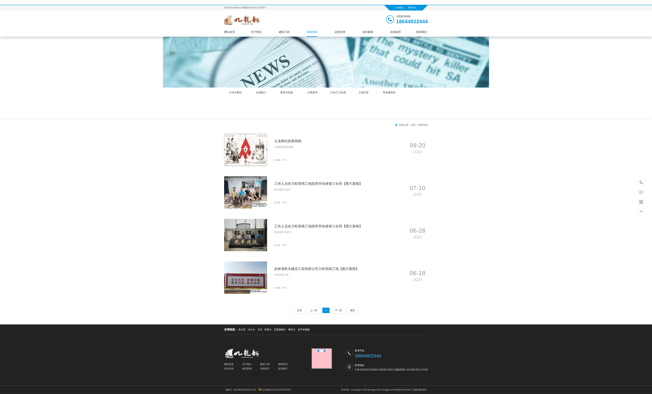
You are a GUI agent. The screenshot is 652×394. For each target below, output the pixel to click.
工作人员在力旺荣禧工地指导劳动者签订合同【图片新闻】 (318, 183)
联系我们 (412, 7)
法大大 (251, 329)
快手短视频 (304, 329)
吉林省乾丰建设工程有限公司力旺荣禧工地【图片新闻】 (316, 269)
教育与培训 (286, 92)
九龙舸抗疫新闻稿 (287, 141)
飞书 (259, 329)
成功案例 (367, 32)
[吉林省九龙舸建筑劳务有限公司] (249, 20)
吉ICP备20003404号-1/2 (245, 390)
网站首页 (229, 32)
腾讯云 (291, 329)
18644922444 (641, 182)
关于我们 (256, 32)
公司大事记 (235, 92)
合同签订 (261, 92)
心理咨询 (312, 92)
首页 (413, 125)
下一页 (338, 310)
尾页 (352, 310)
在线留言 (400, 7)
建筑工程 (284, 32)
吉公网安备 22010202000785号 (276, 390)
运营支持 (339, 32)
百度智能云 (280, 329)
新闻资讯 (312, 32)
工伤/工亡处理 (338, 92)
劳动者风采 (389, 92)
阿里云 (268, 329)
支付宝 (242, 329)
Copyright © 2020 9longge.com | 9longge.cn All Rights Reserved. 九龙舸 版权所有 (389, 390)
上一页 (313, 310)
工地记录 (363, 92)
